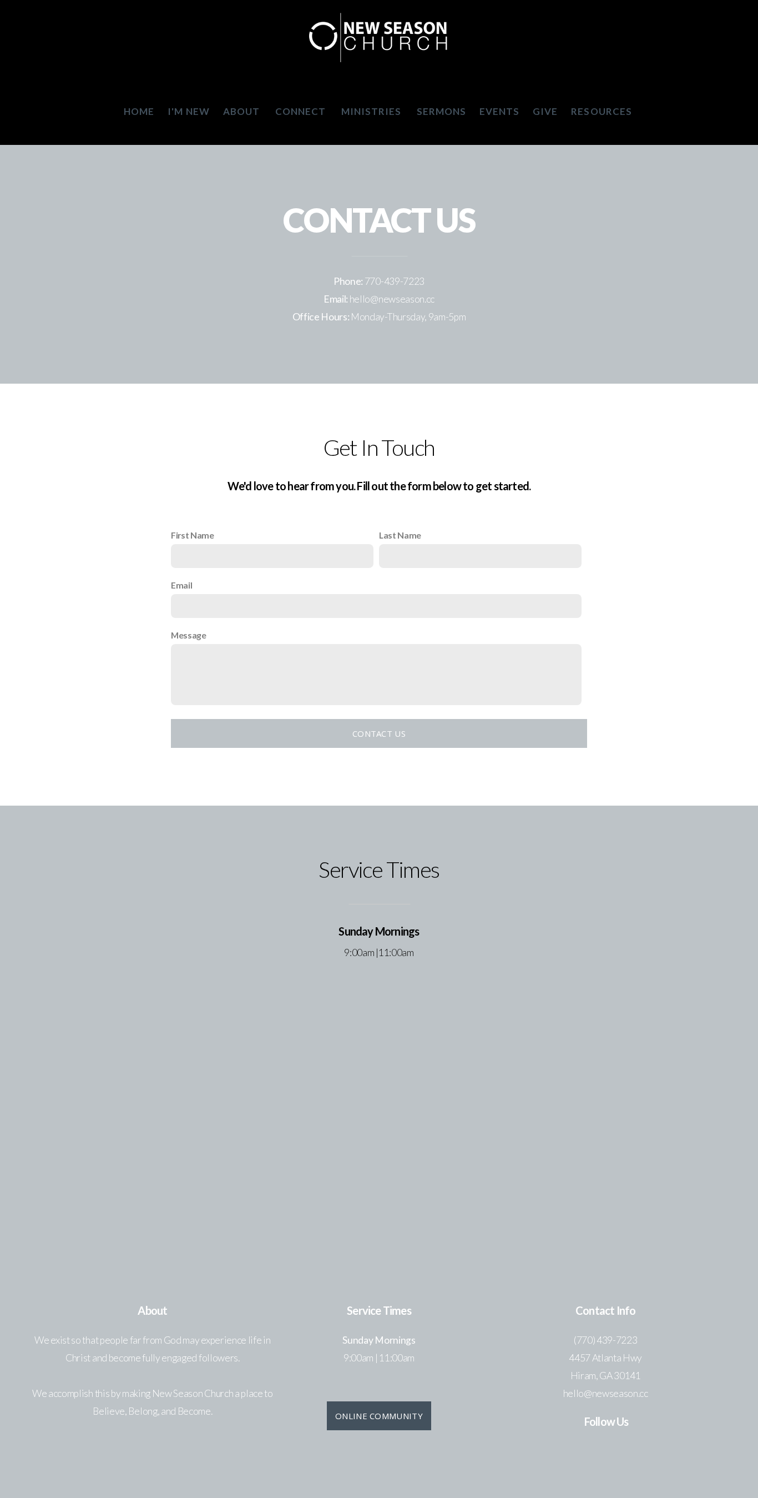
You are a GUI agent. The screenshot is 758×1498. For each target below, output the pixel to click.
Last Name (400, 535)
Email (181, 585)
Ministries (372, 111)
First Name (192, 535)
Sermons (441, 111)
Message (188, 635)
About (242, 111)
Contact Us (379, 733)
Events (499, 111)
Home (139, 111)
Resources (602, 111)
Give (545, 111)
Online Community (379, 1415)
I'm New (188, 111)
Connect (301, 111)
